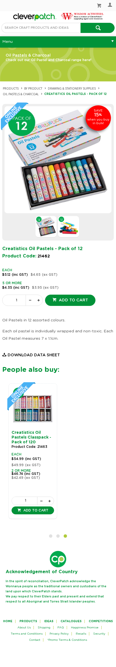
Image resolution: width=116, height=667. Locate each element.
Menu (7, 42)
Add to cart (73, 300)
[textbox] (41, 28)
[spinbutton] (15, 300)
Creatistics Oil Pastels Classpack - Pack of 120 (31, 437)
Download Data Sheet (34, 355)
